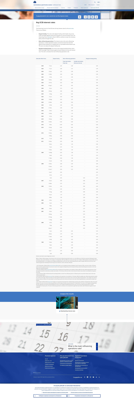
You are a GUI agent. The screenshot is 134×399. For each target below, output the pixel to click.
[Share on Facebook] (89, 17)
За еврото (69, 7)
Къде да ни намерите (50, 368)
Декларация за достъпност (81, 368)
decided (50, 37)
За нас (46, 358)
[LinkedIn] (87, 377)
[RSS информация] (99, 377)
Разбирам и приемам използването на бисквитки (50, 395)
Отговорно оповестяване (66, 365)
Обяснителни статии (49, 362)
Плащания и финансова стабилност (52, 7)
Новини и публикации (84, 7)
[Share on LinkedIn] (92, 17)
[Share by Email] (96, 17)
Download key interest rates (68, 311)
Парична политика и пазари (39, 7)
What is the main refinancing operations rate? (80, 347)
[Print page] (79, 17)
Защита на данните (79, 360)
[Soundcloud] (96, 377)
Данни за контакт (49, 366)
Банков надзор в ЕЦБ (94, 7)
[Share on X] (85, 17)
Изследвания (76, 7)
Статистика (63, 7)
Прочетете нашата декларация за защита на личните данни (55, 392)
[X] (84, 377)
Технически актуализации (66, 363)
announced (51, 265)
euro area (71, 28)
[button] (96, 2)
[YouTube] (93, 377)
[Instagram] (90, 377)
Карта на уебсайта (37, 372)
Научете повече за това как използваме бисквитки (82, 392)
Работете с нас (48, 360)
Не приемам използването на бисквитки (84, 395)
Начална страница (37, 10)
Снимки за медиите (49, 364)
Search (95, 2)
